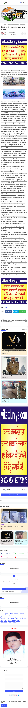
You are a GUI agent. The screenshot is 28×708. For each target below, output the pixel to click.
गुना (1, 616)
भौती (20, 618)
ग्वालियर (5, 616)
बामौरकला (12, 618)
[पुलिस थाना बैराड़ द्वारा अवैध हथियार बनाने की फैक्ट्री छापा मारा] (14, 516)
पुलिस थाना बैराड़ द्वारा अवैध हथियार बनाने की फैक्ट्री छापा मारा (12, 526)
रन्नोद (5, 620)
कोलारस (11, 613)
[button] (21, 2)
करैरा (7, 613)
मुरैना (2, 620)
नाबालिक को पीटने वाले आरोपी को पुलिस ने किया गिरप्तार (21, 541)
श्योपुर (10, 622)
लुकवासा (13, 620)
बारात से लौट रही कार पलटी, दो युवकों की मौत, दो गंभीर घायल (6, 541)
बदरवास (2, 618)
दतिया (10, 616)
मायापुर (24, 618)
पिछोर (21, 616)
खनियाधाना (16, 613)
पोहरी (25, 616)
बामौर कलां (7, 618)
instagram (8, 557)
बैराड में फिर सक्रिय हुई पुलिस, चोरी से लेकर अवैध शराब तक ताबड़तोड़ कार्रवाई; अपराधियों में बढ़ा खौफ (14, 351)
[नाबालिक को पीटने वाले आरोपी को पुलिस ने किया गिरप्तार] (21, 535)
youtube (22, 557)
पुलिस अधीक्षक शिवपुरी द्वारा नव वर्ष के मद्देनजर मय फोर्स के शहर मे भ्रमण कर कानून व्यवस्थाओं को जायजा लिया (14, 399)
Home (2, 24)
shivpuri (2, 613)
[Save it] (22, 33)
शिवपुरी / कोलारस (4, 622)
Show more (24, 329)
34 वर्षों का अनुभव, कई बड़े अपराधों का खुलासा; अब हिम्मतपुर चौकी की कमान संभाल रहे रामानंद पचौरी (13, 375)
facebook (8, 553)
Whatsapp (23, 311)
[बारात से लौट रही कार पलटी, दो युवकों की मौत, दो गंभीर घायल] (7, 535)
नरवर (17, 616)
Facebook (9, 311)
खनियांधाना (22, 613)
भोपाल (17, 618)
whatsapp (22, 553)
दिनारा (14, 616)
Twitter (16, 311)
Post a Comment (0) (14, 494)
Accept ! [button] (4, 705)
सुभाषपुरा (14, 622)
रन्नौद (9, 620)
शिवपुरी (5, 24)
